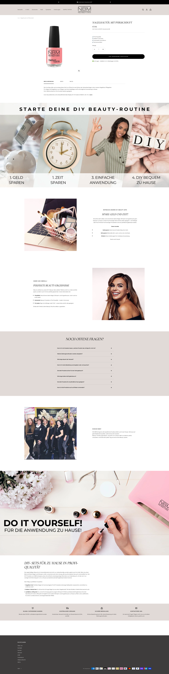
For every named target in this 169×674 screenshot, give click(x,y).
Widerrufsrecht (22, 659)
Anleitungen (57, 9)
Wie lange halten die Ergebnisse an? (66, 376)
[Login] (147, 9)
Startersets (35, 9)
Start (19, 18)
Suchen (20, 650)
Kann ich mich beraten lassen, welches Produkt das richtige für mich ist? (76, 348)
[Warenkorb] (150, 9)
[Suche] (143, 9)
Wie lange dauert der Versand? (65, 359)
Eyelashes (48, 9)
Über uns (20, 645)
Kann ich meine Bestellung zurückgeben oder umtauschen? (73, 365)
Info (61, 81)
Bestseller (20, 9)
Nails (41, 9)
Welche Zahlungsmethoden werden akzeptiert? (70, 353)
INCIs (71, 81)
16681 (90, 94)
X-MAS (27, 9)
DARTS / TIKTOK (67, 9)
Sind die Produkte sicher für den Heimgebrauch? (70, 370)
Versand (20, 652)
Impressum (21, 657)
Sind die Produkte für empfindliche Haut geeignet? (70, 382)
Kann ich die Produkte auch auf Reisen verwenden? (70, 387)
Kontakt (20, 648)
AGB (19, 655)
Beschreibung (49, 81)
